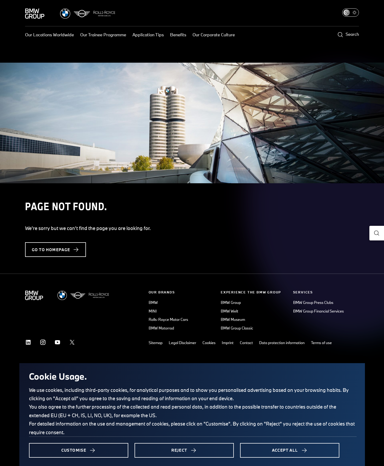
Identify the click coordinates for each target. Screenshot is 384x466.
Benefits (178, 34)
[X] (72, 342)
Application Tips (148, 34)
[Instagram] (43, 342)
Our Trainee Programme (103, 34)
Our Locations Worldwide (49, 34)
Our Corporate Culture (214, 34)
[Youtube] (57, 342)
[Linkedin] (28, 342)
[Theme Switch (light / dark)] (350, 12)
